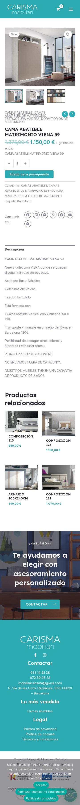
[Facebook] (35, 655)
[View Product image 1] (14, 96)
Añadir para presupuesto (29, 174)
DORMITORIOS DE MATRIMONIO (40, 196)
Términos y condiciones (40, 739)
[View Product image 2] (35, 97)
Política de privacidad (40, 729)
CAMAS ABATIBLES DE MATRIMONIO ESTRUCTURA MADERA (25, 116)
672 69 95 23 (40, 678)
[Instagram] (45, 655)
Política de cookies (40, 734)
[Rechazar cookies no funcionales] (74, 782)
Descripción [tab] (14, 249)
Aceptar (41, 785)
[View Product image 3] (56, 96)
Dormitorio (24, 201)
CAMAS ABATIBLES (19, 112)
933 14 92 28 (40, 672)
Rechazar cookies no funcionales (41, 791)
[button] (68, 35)
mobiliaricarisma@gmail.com (40, 683)
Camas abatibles (40, 711)
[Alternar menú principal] (71, 9)
